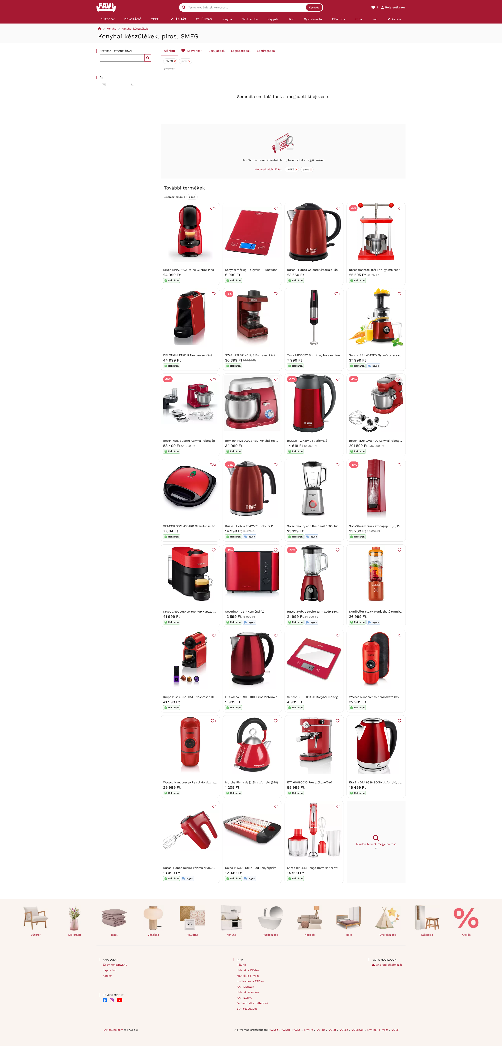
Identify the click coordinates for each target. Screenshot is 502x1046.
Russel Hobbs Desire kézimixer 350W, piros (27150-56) (201, 868)
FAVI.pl (297, 1029)
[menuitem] (108, 19)
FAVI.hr (321, 1029)
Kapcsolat (109, 970)
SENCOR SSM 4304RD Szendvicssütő (189, 526)
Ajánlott (169, 51)
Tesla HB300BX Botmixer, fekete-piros (313, 355)
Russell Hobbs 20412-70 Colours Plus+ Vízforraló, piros (263, 526)
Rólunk (241, 964)
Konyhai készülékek (135, 28)
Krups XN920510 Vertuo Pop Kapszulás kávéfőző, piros (201, 611)
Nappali (310, 934)
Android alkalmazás (389, 964)
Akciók (466, 934)
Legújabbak (217, 51)
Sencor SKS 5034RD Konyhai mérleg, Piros (316, 697)
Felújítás (192, 934)
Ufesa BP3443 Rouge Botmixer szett (312, 868)
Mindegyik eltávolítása (268, 169)
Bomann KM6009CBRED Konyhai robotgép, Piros (258, 440)
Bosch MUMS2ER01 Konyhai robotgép (189, 440)
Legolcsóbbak (241, 51)
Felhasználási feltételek (252, 1003)
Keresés (314, 7)
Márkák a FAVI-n (248, 975)
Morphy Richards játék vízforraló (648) (251, 782)
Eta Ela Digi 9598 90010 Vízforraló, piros (377, 782)
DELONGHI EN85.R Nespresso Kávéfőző (190, 355)
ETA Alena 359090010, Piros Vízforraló (251, 697)
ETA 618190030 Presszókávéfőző (309, 782)
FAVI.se (344, 1029)
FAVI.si (395, 1029)
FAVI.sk (285, 1029)
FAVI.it (332, 1029)
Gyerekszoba (387, 934)
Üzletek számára (248, 992)
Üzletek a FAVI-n (248, 970)
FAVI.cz (273, 1029)
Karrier (107, 975)
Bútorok (36, 934)
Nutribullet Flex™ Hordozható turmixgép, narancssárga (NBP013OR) (395, 611)
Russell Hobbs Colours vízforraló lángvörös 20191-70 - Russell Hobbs (335, 270)
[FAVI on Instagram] (112, 1000)
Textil (114, 934)
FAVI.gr (384, 1029)
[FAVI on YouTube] (119, 1000)
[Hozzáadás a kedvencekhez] (275, 208)
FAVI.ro (309, 1029)
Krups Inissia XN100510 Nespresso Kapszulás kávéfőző (201, 697)
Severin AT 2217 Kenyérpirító (245, 611)
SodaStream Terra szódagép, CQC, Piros (376, 526)
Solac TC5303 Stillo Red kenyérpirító (250, 868)
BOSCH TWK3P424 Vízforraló (307, 440)
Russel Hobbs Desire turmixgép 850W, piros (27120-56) (325, 611)
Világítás (153, 934)
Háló (349, 934)
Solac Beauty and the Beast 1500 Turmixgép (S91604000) (326, 526)
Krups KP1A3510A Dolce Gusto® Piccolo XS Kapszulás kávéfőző (207, 270)
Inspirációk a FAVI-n (250, 981)
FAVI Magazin (245, 986)
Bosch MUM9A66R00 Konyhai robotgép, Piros (380, 440)
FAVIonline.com (113, 1029)
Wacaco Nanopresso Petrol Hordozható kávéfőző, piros (201, 782)
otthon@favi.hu (117, 964)
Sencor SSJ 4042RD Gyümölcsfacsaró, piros (379, 355)
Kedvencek (194, 51)
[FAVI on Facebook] (105, 1000)
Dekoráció (75, 934)
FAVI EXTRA (244, 997)
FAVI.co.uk (358, 1029)
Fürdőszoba (270, 934)
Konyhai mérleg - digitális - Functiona (251, 270)
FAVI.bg (372, 1029)
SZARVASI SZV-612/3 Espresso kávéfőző (253, 355)
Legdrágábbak (266, 51)
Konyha (111, 28)
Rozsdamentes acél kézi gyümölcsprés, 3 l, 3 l (381, 270)
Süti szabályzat (247, 1008)
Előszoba (427, 934)
